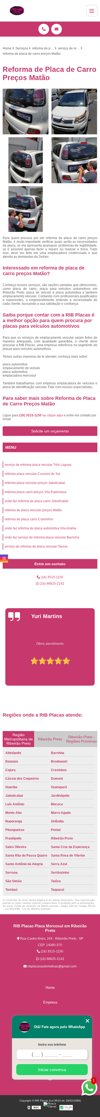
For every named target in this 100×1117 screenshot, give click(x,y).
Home (50, 988)
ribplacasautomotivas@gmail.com (52, 966)
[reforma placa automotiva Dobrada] (26, 160)
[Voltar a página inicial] (17, 10)
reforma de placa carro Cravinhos (29, 519)
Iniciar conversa (52, 1069)
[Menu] (91, 10)
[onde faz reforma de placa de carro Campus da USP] (74, 160)
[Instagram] (4, 558)
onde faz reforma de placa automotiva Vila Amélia (40, 528)
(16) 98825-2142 (51, 583)
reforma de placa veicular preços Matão (33, 510)
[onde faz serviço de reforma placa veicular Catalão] (26, 112)
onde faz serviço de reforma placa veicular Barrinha (42, 537)
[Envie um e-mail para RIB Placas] (56, 29)
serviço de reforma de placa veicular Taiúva (36, 546)
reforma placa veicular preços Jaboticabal (35, 483)
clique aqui (55, 415)
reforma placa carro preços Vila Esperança (35, 492)
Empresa (50, 1002)
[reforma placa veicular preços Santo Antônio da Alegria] (26, 209)
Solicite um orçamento (50, 431)
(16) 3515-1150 (30, 415)
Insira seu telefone (52, 1044)
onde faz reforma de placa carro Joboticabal (36, 501)
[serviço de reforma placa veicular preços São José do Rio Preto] (74, 112)
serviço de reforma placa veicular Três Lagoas (38, 465)
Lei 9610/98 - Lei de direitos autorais (27, 908)
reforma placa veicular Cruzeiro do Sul (32, 474)
